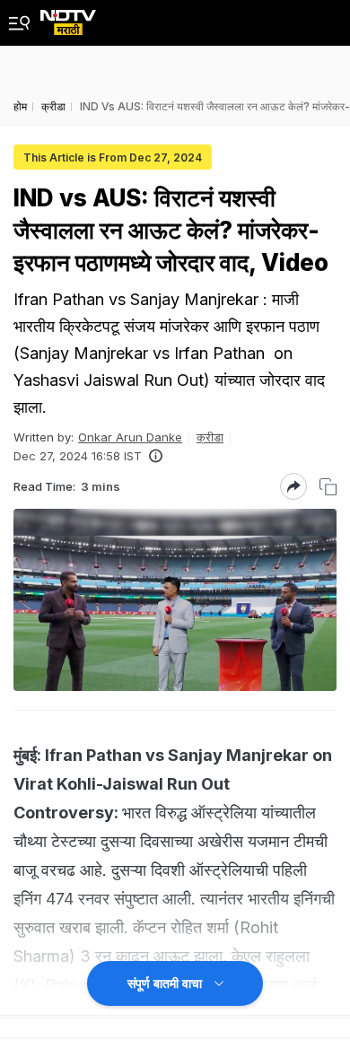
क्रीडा (210, 437)
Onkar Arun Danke (130, 437)
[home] (68, 17)
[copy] (328, 486)
